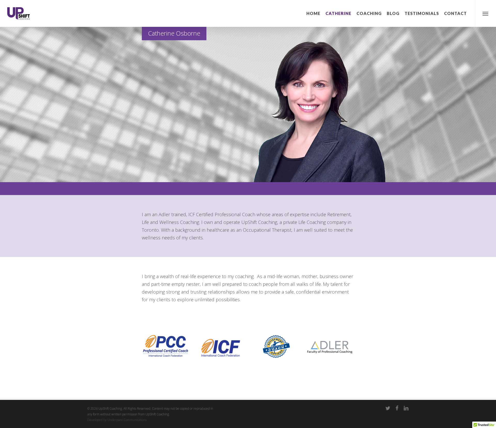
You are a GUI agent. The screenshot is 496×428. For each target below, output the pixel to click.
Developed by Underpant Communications (116, 420)
